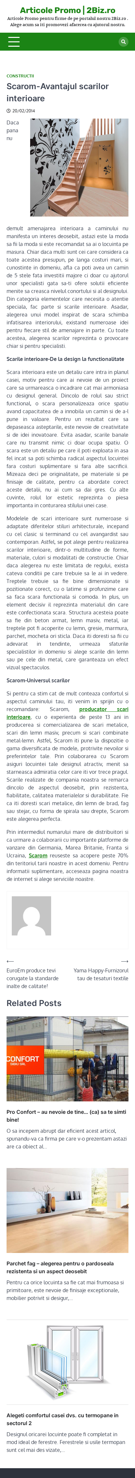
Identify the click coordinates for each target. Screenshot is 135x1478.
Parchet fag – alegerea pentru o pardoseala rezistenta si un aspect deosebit (60, 1267)
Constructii (20, 75)
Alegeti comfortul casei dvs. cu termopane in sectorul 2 (63, 1419)
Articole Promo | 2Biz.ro (67, 10)
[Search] (123, 42)
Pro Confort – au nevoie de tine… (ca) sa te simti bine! (66, 1116)
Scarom (38, 855)
